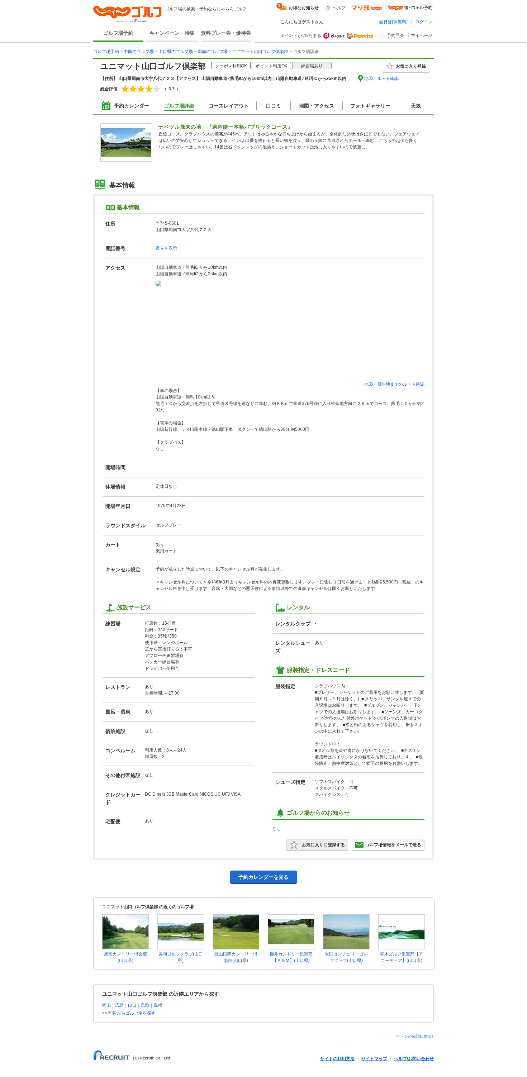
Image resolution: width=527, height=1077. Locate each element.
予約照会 (395, 35)
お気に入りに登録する (323, 844)
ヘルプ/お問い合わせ (414, 1058)
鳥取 (145, 1005)
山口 (132, 1005)
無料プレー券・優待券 (226, 33)
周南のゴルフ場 (213, 51)
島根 (158, 1005)
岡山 (106, 1005)
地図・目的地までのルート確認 (394, 384)
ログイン (423, 21)
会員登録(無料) (393, 21)
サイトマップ (374, 1058)
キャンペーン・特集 (172, 33)
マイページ (421, 35)
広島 (119, 1005)
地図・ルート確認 (381, 78)
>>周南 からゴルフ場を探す (129, 1013)
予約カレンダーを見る (263, 877)
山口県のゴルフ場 (175, 51)
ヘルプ (339, 7)
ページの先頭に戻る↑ (415, 1036)
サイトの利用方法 (337, 1058)
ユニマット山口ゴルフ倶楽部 (260, 51)
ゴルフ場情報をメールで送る (393, 844)
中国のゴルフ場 (139, 51)
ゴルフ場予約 (118, 33)
